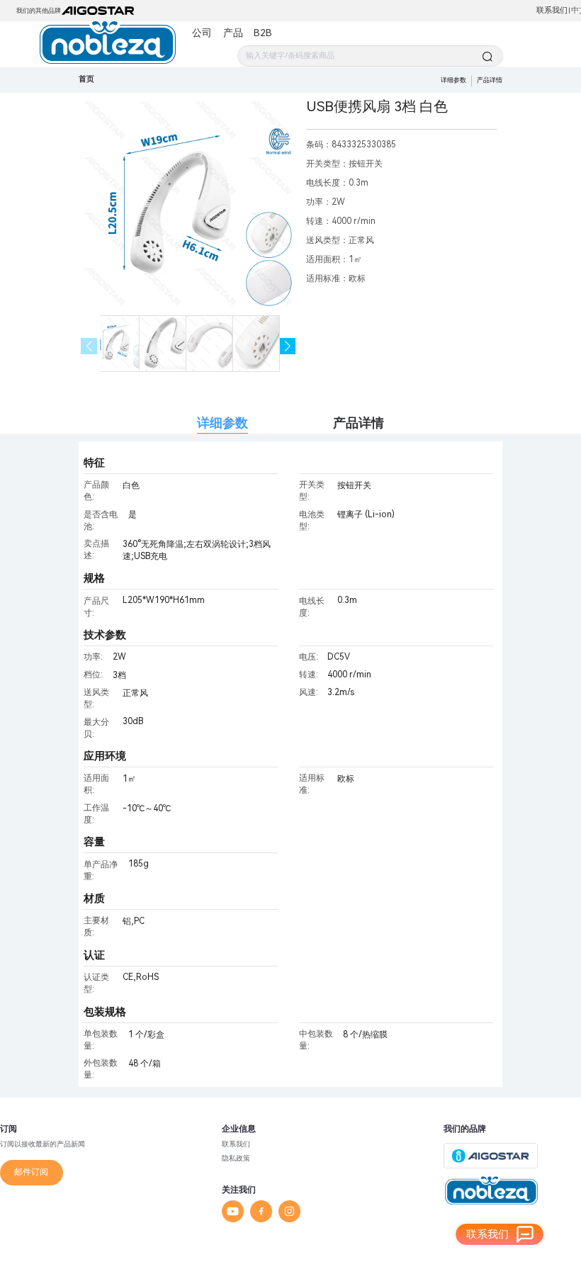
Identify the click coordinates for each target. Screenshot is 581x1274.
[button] (288, 346)
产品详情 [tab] (358, 422)
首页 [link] (86, 79)
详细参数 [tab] (222, 422)
